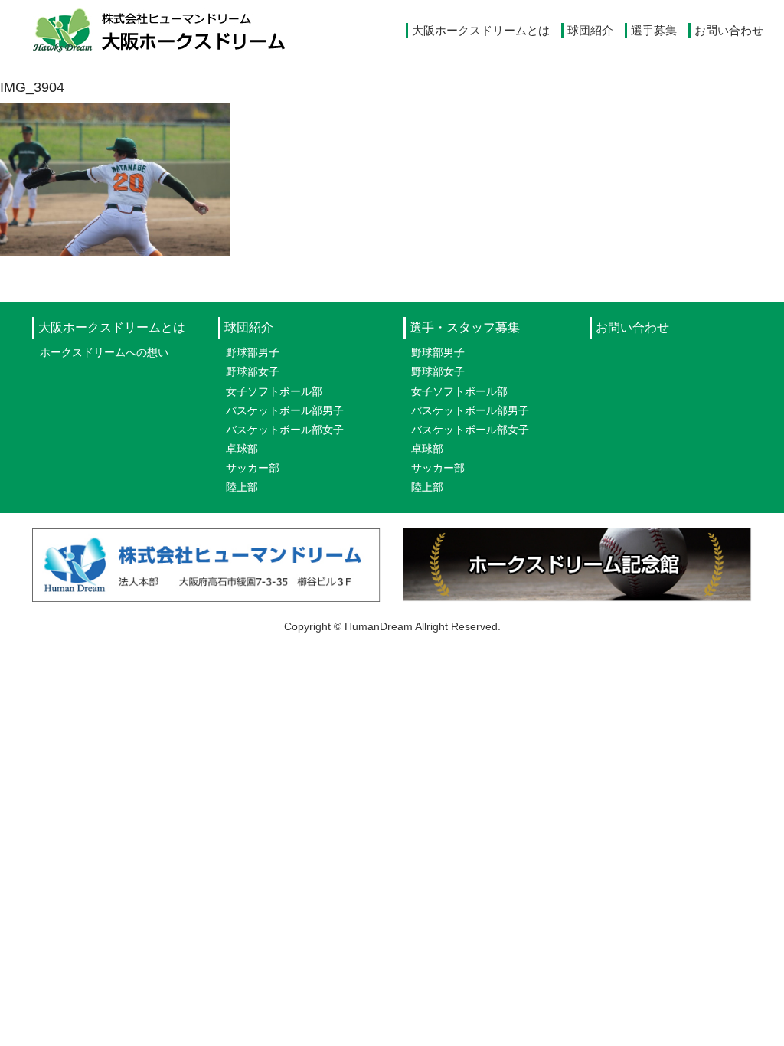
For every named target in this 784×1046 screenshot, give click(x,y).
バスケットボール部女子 (285, 429)
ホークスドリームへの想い (104, 352)
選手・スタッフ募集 (465, 327)
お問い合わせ (728, 30)
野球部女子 (252, 371)
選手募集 (654, 30)
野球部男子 (252, 352)
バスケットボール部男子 (285, 410)
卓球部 (242, 449)
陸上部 (242, 487)
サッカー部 (252, 468)
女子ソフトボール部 (274, 391)
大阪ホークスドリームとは (481, 30)
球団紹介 (590, 30)
